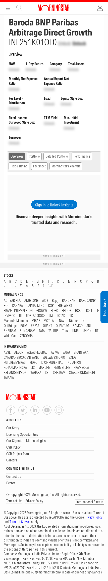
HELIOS (66, 311)
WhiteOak (10, 336)
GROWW (41, 311)
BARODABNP (87, 301)
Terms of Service (20, 522)
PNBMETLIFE (61, 368)
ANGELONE (31, 301)
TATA (42, 331)
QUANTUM (62, 326)
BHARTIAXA (81, 352)
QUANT (47, 326)
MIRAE (36, 321)
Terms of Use (14, 501)
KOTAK (61, 316)
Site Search (19, 8)
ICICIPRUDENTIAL (52, 363)
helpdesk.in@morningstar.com (40, 572)
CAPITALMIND (35, 306)
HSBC (78, 311)
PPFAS (35, 326)
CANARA (17, 306)
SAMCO (78, 326)
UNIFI (75, 331)
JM (51, 316)
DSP (51, 306)
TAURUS (53, 331)
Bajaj (55, 301)
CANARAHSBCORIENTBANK (21, 357)
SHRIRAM (10, 331)
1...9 (50, 285)
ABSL (7, 352)
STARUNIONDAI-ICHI (82, 373)
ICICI (89, 311)
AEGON (18, 352)
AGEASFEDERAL (37, 352)
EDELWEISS (65, 306)
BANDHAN (68, 301)
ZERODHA (26, 336)
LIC (71, 316)
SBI (88, 326)
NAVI (62, 321)
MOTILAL (49, 321)
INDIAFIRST (74, 363)
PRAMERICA (81, 368)
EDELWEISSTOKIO (53, 357)
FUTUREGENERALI (15, 363)
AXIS (45, 301)
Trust (65, 331)
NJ (83, 321)
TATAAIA (9, 378)
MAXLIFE (44, 368)
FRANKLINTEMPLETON (18, 311)
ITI (20, 316)
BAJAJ (66, 352)
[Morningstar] (31, 397)
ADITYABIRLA (12, 301)
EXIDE (72, 357)
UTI (97, 331)
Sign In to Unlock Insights (54, 204)
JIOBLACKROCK (35, 316)
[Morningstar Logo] (53, 8)
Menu (8, 7)
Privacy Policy (34, 501)
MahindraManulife (16, 321)
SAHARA (35, 373)
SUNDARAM (27, 331)
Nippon (74, 321)
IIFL (98, 311)
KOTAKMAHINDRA (15, 368)
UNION (87, 331)
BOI (6, 306)
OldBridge (10, 326)
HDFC (54, 311)
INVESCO (9, 316)
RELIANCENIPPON (15, 373)
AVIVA (55, 352)
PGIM (23, 326)
